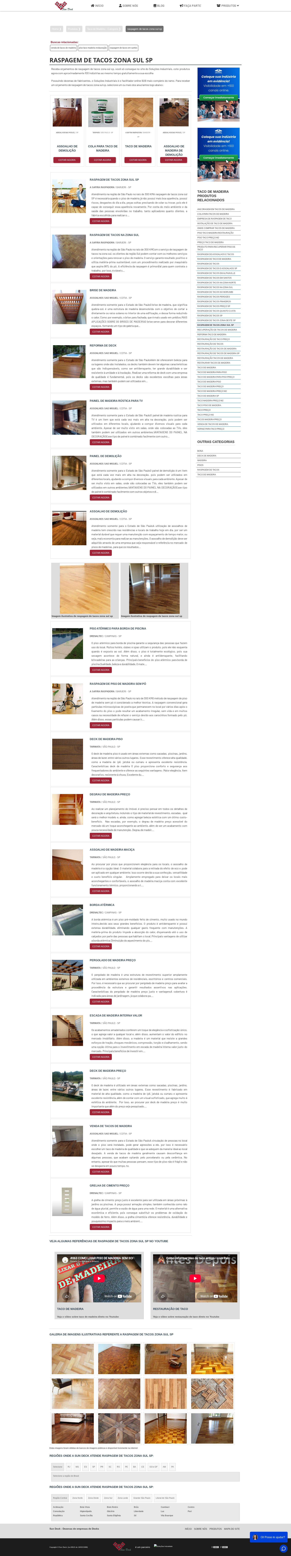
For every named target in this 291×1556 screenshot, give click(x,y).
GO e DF (153, 1467)
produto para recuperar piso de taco (216, 248)
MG (77, 1467)
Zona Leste (123, 1498)
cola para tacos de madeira (213, 214)
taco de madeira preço (210, 386)
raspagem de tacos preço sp (213, 306)
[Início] (64, 5)
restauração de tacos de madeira (216, 349)
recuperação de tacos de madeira (217, 330)
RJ (69, 1467)
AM (164, 1467)
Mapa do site (232, 1529)
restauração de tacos (210, 344)
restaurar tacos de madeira (213, 363)
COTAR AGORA (66, 160)
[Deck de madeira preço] (67, 1099)
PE (126, 1467)
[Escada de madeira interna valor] (67, 1043)
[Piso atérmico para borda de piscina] (67, 656)
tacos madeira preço (209, 419)
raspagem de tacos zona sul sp (215, 325)
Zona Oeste (93, 1498)
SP (93, 1467)
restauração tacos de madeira (215, 358)
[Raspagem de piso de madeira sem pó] (67, 712)
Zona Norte (77, 1498)
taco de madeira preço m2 (212, 391)
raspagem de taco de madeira (214, 259)
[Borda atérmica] (67, 933)
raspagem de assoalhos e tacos (215, 254)
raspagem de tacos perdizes (213, 297)
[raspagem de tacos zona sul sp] (85, 588)
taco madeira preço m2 (210, 400)
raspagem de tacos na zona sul (215, 287)
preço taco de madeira (210, 242)
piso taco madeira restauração (93, 48)
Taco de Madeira (206, 474)
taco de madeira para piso (212, 372)
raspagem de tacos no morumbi (215, 292)
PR (101, 1467)
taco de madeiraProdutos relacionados (213, 196)
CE (142, 1467)
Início (99, 5)
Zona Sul (108, 1498)
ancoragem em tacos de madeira (216, 209)
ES (85, 1467)
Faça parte (192, 5)
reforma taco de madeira (211, 334)
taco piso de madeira (209, 405)
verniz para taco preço (210, 429)
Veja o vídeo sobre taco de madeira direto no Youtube (88, 1316)
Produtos (228, 5)
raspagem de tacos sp (209, 316)
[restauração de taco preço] (212, 1394)
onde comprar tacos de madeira (216, 228)
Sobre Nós (130, 5)
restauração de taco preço (213, 339)
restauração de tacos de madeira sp (218, 353)
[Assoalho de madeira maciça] (67, 878)
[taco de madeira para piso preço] (212, 1428)
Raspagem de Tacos (208, 470)
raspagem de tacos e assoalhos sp (217, 268)
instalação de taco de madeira (214, 223)
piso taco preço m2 (208, 237)
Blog (160, 5)
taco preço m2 (205, 415)
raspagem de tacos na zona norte (216, 282)
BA (134, 1467)
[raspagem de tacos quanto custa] (166, 1359)
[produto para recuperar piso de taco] (212, 1359)
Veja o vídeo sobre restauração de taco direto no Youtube (186, 1316)
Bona (200, 451)
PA (172, 1467)
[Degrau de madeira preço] (67, 822)
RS (118, 1467)
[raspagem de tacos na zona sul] (119, 1394)
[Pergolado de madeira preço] (67, 988)
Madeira (202, 460)
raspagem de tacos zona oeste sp (216, 320)
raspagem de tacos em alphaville (216, 273)
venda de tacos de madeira (63, 48)
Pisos (200, 465)
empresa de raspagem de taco (214, 219)
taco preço (204, 410)
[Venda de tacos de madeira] (67, 1154)
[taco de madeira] (119, 1359)
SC (110, 1467)
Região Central (60, 1498)
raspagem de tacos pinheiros (214, 301)
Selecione (57, 1467)
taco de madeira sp (208, 396)
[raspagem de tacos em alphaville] (119, 1428)
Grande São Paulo (141, 1498)
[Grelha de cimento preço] (67, 1214)
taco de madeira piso (209, 382)
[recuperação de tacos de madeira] (166, 1428)
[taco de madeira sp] (73, 1359)
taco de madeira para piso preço (215, 377)
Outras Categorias (215, 442)
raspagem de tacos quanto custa (216, 311)
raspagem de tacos (208, 264)
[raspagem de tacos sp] (166, 1394)
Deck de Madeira (206, 456)
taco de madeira (206, 367)
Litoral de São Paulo (165, 1498)
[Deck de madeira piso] (67, 767)
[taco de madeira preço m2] (73, 1428)
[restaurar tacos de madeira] (73, 1394)
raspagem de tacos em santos (123, 48)
